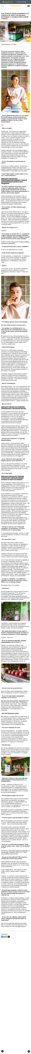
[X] (9, 937)
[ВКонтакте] (2, 937)
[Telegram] (7, 937)
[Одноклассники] (4, 937)
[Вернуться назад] (2, 1051)
